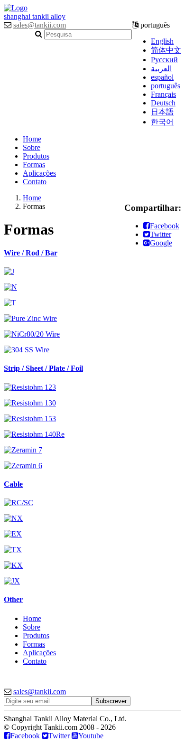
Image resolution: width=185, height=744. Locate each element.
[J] (9, 271)
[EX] (13, 534)
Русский (164, 60)
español (162, 77)
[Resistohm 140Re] (34, 434)
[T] (10, 303)
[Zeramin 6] (23, 465)
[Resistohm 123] (30, 387)
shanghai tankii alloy (34, 16)
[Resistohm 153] (30, 418)
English (162, 41)
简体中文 (166, 50)
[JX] (12, 581)
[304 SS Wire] (26, 350)
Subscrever (111, 701)
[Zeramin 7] (23, 450)
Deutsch (163, 103)
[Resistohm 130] (30, 403)
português (165, 86)
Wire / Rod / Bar (30, 253)
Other (13, 599)
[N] (10, 287)
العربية (161, 69)
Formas (34, 164)
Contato (34, 182)
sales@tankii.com (39, 25)
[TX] (13, 550)
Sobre (31, 147)
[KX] (13, 565)
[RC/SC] (18, 503)
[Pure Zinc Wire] (30, 318)
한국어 (162, 122)
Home (32, 139)
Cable (13, 484)
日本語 (162, 112)
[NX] (13, 518)
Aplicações (39, 173)
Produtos (36, 156)
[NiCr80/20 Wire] (32, 334)
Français (163, 94)
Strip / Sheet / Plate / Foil (43, 368)
